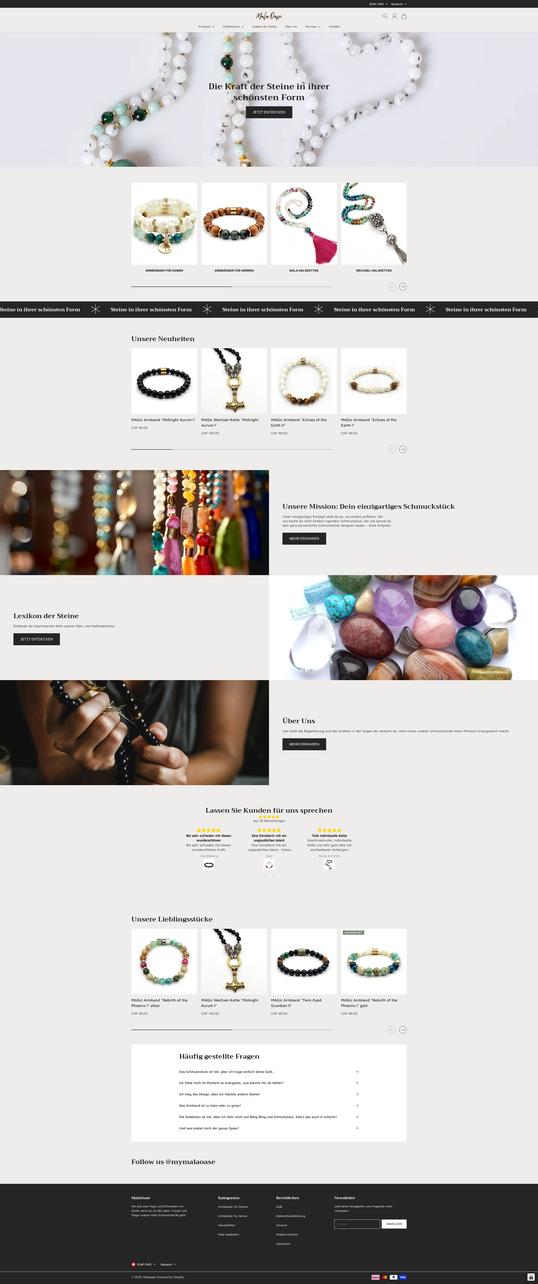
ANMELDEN (394, 1224)
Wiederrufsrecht (287, 1234)
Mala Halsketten (228, 1234)
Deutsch (396, 4)
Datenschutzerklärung (290, 1216)
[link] (164, 229)
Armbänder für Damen (233, 1206)
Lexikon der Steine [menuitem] (264, 26)
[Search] (385, 16)
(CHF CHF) (144, 1264)
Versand (281, 1225)
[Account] (394, 16)
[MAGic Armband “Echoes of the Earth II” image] (304, 381)
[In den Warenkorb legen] (331, 399)
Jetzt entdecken (269, 112)
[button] (206, 26)
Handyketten (226, 1225)
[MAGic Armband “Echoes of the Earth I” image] (374, 381)
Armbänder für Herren (233, 1216)
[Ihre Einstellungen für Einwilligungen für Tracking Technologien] (531, 1277)
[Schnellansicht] (191, 408)
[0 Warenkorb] (404, 16)
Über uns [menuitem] (291, 26)
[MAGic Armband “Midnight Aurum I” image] (164, 381)
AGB (279, 1206)
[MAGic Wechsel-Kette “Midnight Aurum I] (234, 381)
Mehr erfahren (304, 538)
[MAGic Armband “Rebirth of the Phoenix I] (164, 962)
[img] (269, 817)
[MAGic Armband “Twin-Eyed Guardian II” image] (304, 962)
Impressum (283, 1243)
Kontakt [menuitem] (334, 26)
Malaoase (149, 1277)
